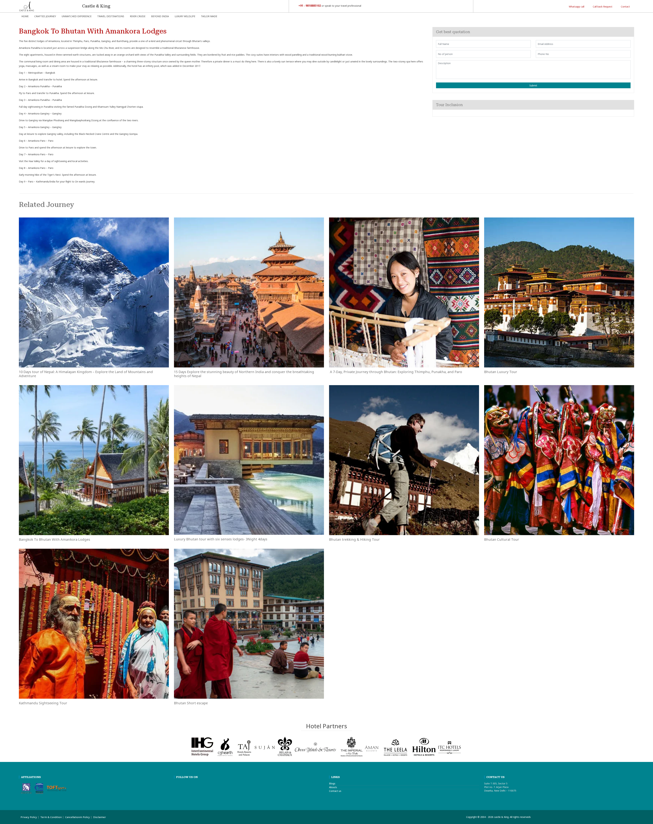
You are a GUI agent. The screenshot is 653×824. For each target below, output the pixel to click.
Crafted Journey (45, 16)
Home (25, 16)
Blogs (332, 783)
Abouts (333, 787)
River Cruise (137, 16)
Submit (533, 85)
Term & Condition (51, 817)
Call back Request (602, 6)
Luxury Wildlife (185, 16)
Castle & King (96, 6)
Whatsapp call (576, 6)
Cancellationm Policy (77, 817)
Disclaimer (99, 817)
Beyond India (160, 16)
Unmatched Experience (76, 16)
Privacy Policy (29, 817)
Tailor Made (209, 16)
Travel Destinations (110, 16)
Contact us (335, 791)
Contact (625, 6)
